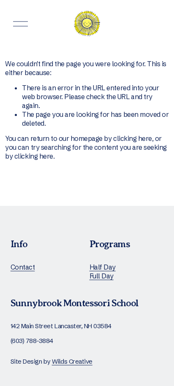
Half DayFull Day (103, 271)
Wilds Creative (72, 361)
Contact (23, 267)
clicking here (132, 138)
